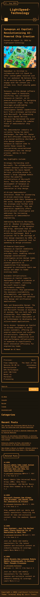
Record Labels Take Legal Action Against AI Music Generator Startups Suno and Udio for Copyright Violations (19, 468)
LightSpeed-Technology (20, 11)
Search (4, 386)
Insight (4, 400)
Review (3, 403)
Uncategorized (6, 410)
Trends (3, 406)
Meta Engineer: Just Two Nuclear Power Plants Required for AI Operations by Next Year (19, 530)
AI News (17, 349)
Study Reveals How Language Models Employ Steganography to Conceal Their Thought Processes (20, 561)
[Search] (34, 19)
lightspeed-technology (14, 43)
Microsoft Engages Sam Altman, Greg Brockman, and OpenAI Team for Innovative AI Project (18, 499)
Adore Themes (30, 594)
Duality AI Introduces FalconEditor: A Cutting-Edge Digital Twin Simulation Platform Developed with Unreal (19, 437)
